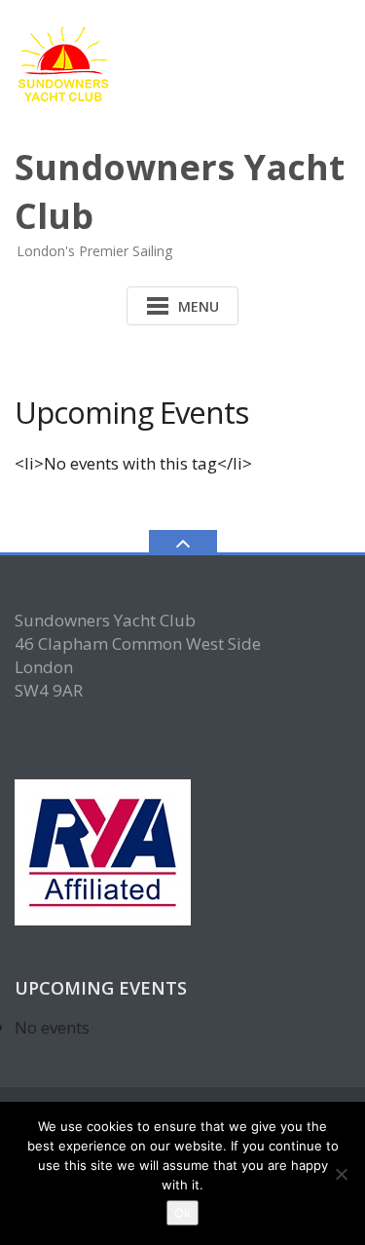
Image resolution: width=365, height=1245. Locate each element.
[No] (340, 1174)
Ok (182, 1213)
